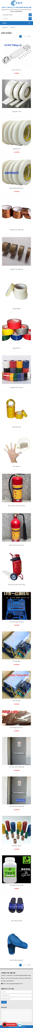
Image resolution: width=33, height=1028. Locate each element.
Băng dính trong (16, 427)
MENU (4, 23)
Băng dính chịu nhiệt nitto (16, 269)
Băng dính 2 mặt (16, 111)
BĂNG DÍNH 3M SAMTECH (17, 188)
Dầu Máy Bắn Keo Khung (16, 885)
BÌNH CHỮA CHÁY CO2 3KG (16, 545)
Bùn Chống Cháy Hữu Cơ (16, 727)
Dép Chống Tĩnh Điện (16, 920)
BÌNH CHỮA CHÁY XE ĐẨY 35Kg (16, 584)
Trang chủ (5, 27)
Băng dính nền (16, 348)
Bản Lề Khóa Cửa (16, 70)
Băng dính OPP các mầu (16, 387)
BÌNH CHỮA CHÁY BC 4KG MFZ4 (16, 505)
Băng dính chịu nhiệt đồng (16, 230)
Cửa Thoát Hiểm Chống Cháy (16, 767)
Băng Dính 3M (16, 148)
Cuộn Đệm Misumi (16, 845)
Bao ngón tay (16, 466)
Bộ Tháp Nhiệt (16, 661)
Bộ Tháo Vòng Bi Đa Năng (16, 622)
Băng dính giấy (16, 308)
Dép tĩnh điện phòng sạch (16, 960)
